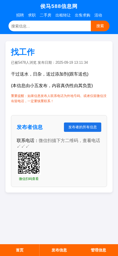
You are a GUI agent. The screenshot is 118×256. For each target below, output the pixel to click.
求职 (32, 15)
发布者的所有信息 (82, 127)
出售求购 (82, 15)
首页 (20, 250)
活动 (98, 15)
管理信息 (98, 250)
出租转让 (63, 15)
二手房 (45, 15)
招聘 (20, 15)
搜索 (100, 26)
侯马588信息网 (59, 6)
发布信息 (59, 250)
